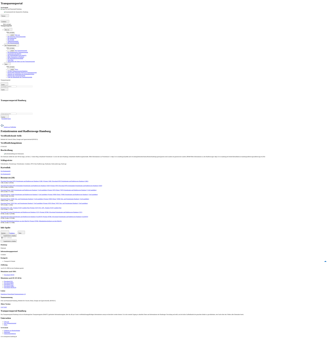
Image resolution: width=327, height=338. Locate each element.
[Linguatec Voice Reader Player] (6, 238)
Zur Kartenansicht (5, 171)
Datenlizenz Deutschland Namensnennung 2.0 (13, 294)
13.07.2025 (4, 307)
